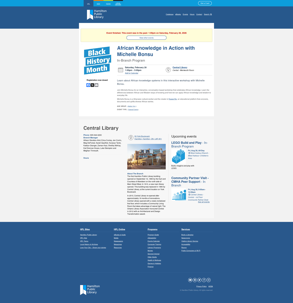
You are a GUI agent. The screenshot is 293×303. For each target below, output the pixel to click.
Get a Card (205, 3)
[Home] (90, 290)
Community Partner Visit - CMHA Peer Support (190, 181)
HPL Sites (85, 229)
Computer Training (154, 244)
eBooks (178, 14)
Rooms (184, 247)
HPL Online (119, 229)
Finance (150, 266)
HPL (88, 4)
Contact (199, 14)
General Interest (153, 254)
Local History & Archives (89, 244)
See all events (204, 202)
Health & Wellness (154, 260)
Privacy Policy (201, 286)
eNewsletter (152, 238)
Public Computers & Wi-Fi (190, 250)
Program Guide (153, 234)
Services (185, 229)
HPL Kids (83, 238)
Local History (118, 3)
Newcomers (185, 238)
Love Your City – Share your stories (93, 247)
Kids (98, 4)
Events (185, 14)
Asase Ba (173, 99)
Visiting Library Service (189, 241)
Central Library (180, 67)
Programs (152, 229)
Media (116, 238)
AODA (210, 286)
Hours (192, 14)
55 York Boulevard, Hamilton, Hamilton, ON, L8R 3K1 (148, 137)
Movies (150, 250)
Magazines (118, 244)
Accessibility (185, 244)
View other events (146, 37)
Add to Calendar (131, 73)
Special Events (133, 109)
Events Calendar (154, 241)
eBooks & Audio (120, 234)
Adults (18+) (132, 106)
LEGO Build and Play (189, 144)
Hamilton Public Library (88, 234)
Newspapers (118, 241)
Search (206, 14)
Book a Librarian (187, 234)
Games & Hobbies (154, 263)
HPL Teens (84, 241)
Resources (118, 247)
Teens (108, 4)
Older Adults (152, 257)
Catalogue (169, 14)
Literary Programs (154, 247)
